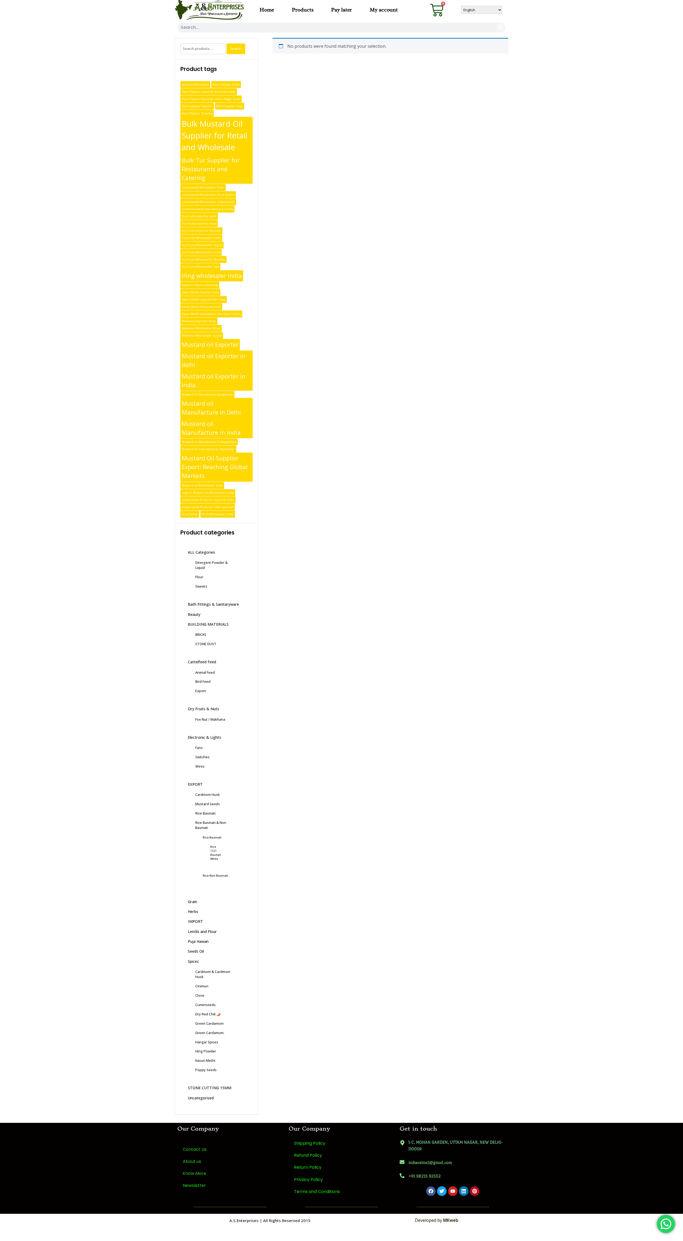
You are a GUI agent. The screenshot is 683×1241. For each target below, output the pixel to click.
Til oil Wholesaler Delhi (218, 514)
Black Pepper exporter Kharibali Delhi (209, 92)
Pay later (341, 9)
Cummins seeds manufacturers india (207, 209)
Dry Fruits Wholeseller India (201, 252)
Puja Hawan (198, 941)
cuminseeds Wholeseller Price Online (208, 195)
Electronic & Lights (204, 737)
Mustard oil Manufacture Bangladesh (207, 394)
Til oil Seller (190, 514)
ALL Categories (201, 552)
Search (235, 48)
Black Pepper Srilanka (197, 113)
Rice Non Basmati (215, 875)
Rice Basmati (205, 813)
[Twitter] (442, 1191)
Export (200, 690)
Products (302, 9)
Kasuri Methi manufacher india (203, 299)
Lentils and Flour (202, 931)
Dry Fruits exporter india (199, 223)
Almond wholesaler (195, 84)
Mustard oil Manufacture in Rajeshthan (209, 442)
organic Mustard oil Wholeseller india (208, 492)
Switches (202, 757)
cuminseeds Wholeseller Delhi (203, 187)
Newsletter (194, 1185)
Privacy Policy (308, 1179)
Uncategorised (201, 1097)
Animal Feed (205, 672)
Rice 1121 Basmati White (215, 853)
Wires (200, 766)
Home (267, 9)
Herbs (193, 911)
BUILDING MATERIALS (208, 624)
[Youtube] (453, 1191)
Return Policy (307, 1167)
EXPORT (195, 784)
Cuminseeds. (205, 1004)
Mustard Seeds (207, 803)
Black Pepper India (229, 106)
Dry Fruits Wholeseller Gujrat (202, 245)
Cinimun (201, 986)
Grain (192, 901)
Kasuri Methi (205, 1060)
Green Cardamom (209, 1023)
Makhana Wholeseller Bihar (201, 328)
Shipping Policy (309, 1143)
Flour (199, 576)
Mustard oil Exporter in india (213, 380)
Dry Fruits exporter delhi (199, 216)
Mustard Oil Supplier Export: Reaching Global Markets (215, 467)
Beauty (194, 614)
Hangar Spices (206, 1042)
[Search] (501, 28)
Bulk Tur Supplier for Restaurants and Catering (211, 169)
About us (192, 1161)
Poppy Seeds (206, 1069)
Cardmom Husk (207, 794)
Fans (199, 747)
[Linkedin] (463, 1191)
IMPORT (195, 921)
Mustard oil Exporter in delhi (213, 360)
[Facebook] (431, 1191)
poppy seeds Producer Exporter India (208, 500)
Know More (194, 1173)
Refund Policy (308, 1155)
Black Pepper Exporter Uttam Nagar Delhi (211, 99)
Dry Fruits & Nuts (203, 708)
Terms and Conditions (317, 1191)
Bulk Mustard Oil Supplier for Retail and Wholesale (214, 135)
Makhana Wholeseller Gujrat (202, 335)
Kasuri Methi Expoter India (200, 292)
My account (384, 9)
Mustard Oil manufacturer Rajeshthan (208, 449)
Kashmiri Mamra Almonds (200, 285)
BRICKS (200, 634)
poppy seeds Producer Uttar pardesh (207, 507)
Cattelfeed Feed (202, 661)
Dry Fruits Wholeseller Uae (200, 267)
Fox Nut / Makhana (210, 719)
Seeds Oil (196, 951)
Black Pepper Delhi (226, 84)
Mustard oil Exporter (210, 344)
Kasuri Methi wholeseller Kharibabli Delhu (211, 314)
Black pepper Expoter (197, 106)
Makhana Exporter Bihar (199, 321)
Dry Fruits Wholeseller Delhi (201, 238)
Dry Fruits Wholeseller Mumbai (203, 259)
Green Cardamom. (209, 1032)
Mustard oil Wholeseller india (202, 485)
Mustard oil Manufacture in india (211, 428)
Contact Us (195, 1149)
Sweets (201, 586)
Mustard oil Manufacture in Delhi (211, 408)
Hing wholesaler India (212, 276)
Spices (193, 961)
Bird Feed (203, 681)
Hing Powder (205, 1051)
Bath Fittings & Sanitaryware (213, 604)
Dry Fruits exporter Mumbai (201, 231)
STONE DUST (205, 643)
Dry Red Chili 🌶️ (208, 1014)
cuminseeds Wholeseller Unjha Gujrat (208, 202)
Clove (199, 995)
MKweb (450, 1220)
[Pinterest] (474, 1191)
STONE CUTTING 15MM (209, 1087)
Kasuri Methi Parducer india (201, 307)
